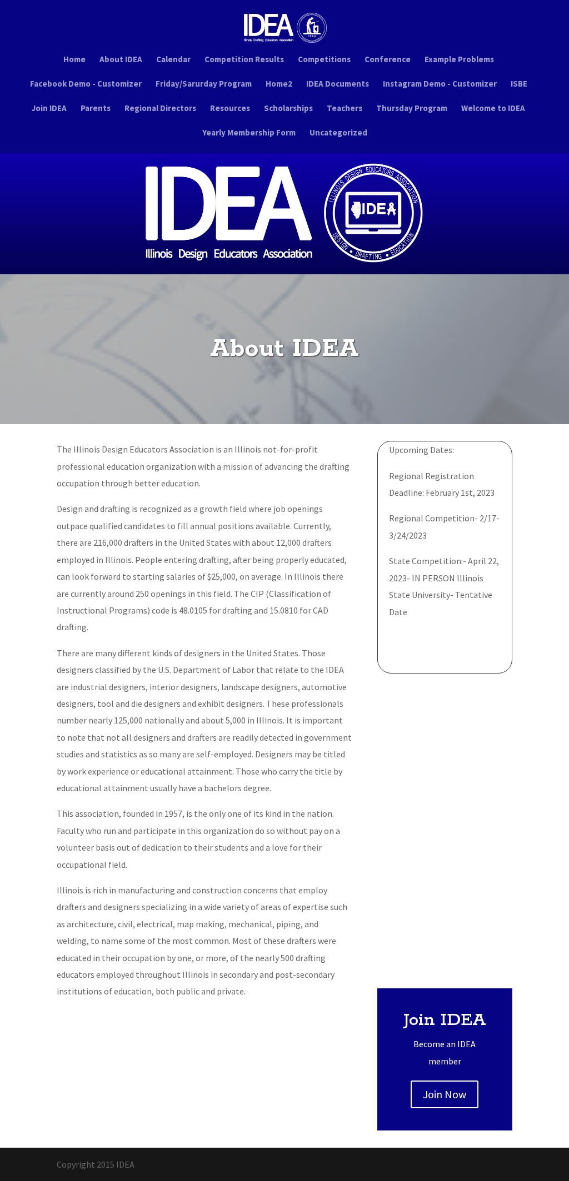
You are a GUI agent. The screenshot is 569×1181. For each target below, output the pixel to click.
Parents (96, 108)
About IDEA (120, 60)
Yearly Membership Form (249, 133)
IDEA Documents (337, 84)
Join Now (444, 1094)
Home (74, 60)
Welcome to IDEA (493, 108)
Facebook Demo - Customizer (86, 84)
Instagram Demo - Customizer (440, 84)
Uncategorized (338, 133)
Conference (388, 60)
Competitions (324, 60)
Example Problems (459, 60)
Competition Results (244, 60)
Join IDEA (49, 108)
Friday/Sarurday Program (204, 84)
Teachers (344, 108)
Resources (230, 108)
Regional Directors (160, 108)
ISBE (519, 84)
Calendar (173, 60)
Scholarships (288, 108)
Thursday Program (411, 108)
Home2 (279, 84)
